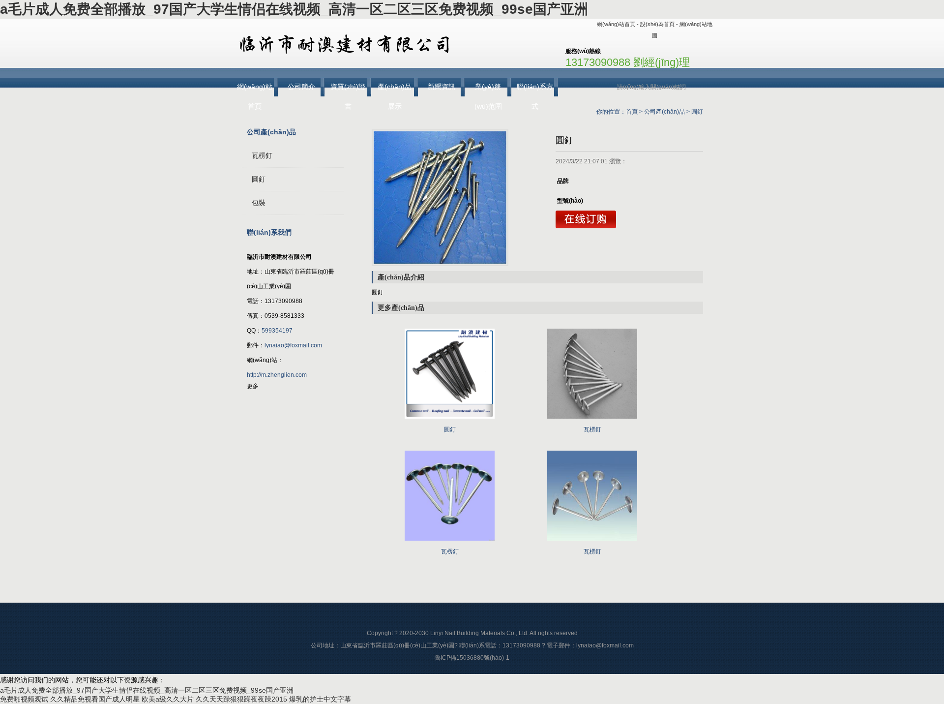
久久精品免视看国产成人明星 (95, 699)
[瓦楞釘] (592, 421)
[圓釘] (440, 197)
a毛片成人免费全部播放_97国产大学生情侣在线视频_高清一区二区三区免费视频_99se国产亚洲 (294, 9)
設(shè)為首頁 (657, 24)
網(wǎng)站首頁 (616, 24)
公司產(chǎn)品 (664, 111)
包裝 (259, 203)
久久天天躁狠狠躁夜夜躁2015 (241, 699)
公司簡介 (301, 87)
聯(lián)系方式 (535, 89)
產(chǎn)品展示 (395, 89)
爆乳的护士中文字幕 (320, 699)
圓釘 (697, 111)
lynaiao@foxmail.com (293, 345)
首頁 (632, 111)
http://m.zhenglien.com (277, 374)
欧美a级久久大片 (168, 699)
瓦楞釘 (262, 155)
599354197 (277, 330)
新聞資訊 (441, 87)
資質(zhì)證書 (347, 89)
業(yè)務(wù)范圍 (488, 89)
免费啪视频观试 (24, 699)
